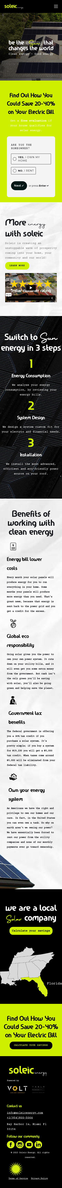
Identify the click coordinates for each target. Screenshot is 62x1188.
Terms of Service (18, 1178)
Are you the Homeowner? (21, 146)
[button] (56, 6)
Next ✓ (19, 185)
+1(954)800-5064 (20, 1117)
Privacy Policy (39, 1178)
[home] (13, 6)
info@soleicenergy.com (25, 1112)
